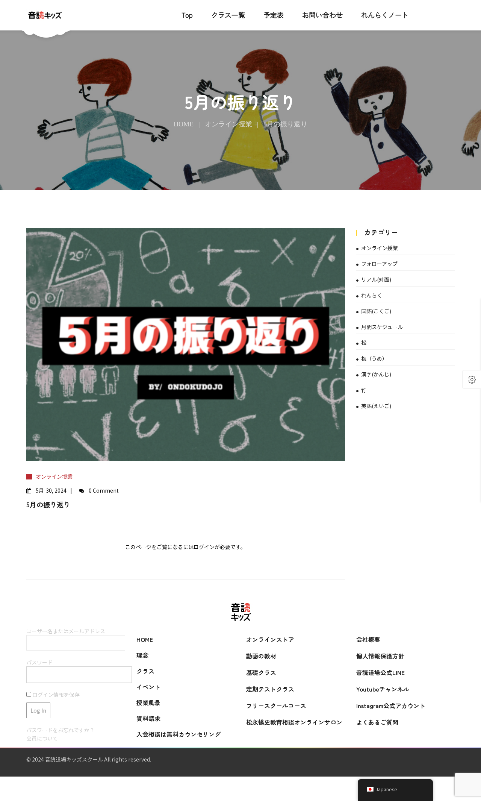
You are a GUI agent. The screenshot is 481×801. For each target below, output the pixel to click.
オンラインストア (270, 639)
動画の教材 (261, 655)
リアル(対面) (376, 279)
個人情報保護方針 (380, 655)
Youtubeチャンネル (382, 688)
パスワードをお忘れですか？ (60, 730)
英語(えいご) (376, 406)
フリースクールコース (276, 705)
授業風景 (148, 702)
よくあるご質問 (377, 722)
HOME (144, 639)
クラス (145, 670)
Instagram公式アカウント (390, 705)
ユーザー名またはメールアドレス (65, 631)
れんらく (371, 295)
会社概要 (368, 639)
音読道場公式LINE (380, 672)
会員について (42, 738)
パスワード (39, 662)
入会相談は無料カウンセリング (178, 734)
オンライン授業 (228, 124)
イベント (148, 686)
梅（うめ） (374, 358)
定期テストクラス (270, 688)
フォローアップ (379, 263)
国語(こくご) (376, 311)
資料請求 (148, 718)
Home (184, 124)
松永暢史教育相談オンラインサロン (294, 722)
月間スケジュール (382, 327)
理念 (142, 655)
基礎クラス (261, 672)
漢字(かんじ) (376, 374)
